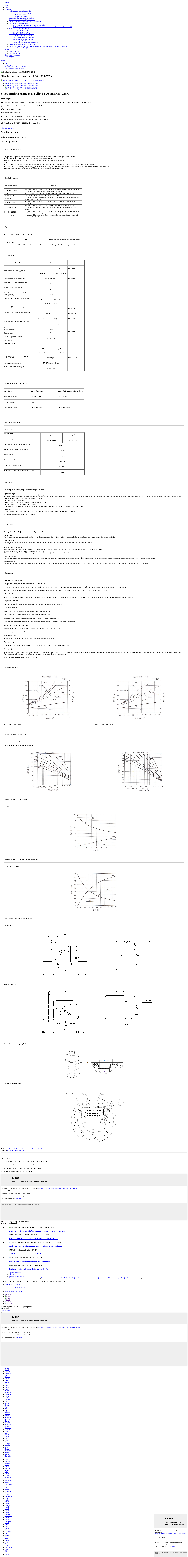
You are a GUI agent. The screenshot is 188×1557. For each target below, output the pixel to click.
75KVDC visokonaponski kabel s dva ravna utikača (29, 25)
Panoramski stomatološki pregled (23, 13)
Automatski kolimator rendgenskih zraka (25, 42)
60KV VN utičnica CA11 (20, 32)
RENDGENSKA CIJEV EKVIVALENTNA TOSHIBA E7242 (33, 1239)
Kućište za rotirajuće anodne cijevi (23, 37)
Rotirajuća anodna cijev (134, 1278)
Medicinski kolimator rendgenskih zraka (21, 39)
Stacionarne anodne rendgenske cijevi (20, 11)
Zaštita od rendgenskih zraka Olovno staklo (22, 44)
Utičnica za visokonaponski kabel (19, 28)
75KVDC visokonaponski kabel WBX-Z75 (26, 1254)
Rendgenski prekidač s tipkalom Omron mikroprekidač (25, 21)
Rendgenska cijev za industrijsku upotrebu (22, 48)
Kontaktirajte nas (10, 57)
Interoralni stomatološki (20, 14)
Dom (6, 6)
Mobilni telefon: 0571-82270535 (15, 1288)
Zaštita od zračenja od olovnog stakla (75, 1278)
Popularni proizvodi (15, 1273)
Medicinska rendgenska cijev (117, 1278)
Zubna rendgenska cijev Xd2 (16, 1150)
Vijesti (7, 50)
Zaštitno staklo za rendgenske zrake (52, 1278)
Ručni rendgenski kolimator (21, 41)
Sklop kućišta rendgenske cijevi (22, 35)
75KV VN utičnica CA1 (20, 30)
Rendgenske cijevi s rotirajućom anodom (21, 18)
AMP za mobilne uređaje (16, 1276)
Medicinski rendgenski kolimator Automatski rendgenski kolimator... (36, 1246)
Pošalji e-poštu (5, 1310)
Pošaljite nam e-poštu (7, 128)
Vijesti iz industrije (14, 53)
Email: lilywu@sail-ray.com (13, 1291)
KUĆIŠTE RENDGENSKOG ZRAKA (21, 34)
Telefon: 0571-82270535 (12, 1284)
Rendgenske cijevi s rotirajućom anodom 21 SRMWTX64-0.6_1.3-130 (37, 1231)
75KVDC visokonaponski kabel (19, 23)
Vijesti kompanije (14, 51)
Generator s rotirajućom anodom (97, 1278)
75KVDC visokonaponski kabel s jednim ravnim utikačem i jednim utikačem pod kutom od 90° (42, 27)
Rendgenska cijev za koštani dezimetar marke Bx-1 (29, 1269)
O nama (7, 7)
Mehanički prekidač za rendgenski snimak (22, 20)
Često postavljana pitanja (12, 55)
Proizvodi (8, 9)
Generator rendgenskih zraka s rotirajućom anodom (24, 1278)
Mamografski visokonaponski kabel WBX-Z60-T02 (29, 1261)
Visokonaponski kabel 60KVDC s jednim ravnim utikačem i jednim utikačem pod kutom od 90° (38, 46)
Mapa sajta (12, 1274)
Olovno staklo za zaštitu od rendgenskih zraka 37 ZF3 (25, 1149)
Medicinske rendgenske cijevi (22, 16)
